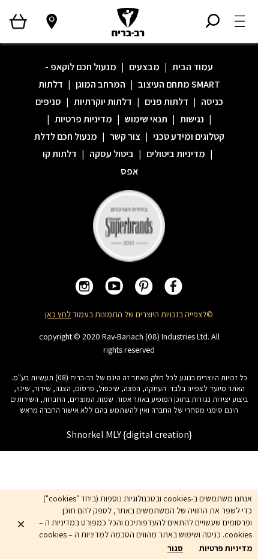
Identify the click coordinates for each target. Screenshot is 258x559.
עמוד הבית (192, 67)
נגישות (192, 119)
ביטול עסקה (111, 154)
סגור (175, 548)
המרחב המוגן (100, 84)
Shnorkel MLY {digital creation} (129, 434)
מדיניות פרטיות (83, 119)
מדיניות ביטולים (175, 154)
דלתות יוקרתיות (103, 101)
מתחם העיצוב (164, 84)
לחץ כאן (58, 314)
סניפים (48, 101)
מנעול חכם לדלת (65, 136)
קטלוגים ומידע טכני (188, 136)
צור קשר (125, 136)
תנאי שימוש (146, 119)
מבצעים (144, 67)
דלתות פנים (166, 101)
